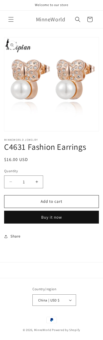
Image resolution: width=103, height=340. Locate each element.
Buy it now (51, 217)
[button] (11, 19)
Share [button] (15, 236)
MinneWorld (42, 330)
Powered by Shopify (66, 330)
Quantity (11, 171)
